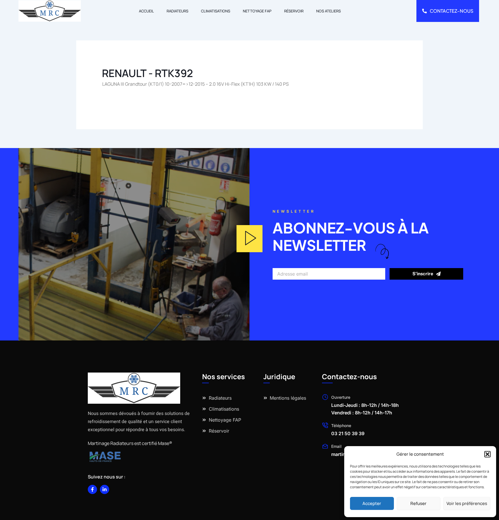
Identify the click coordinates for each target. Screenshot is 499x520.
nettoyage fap (257, 11)
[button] (487, 454)
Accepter (371, 503)
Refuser (418, 503)
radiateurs (177, 11)
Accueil (146, 11)
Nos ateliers (328, 11)
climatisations (215, 11)
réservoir (294, 11)
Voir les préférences (466, 503)
